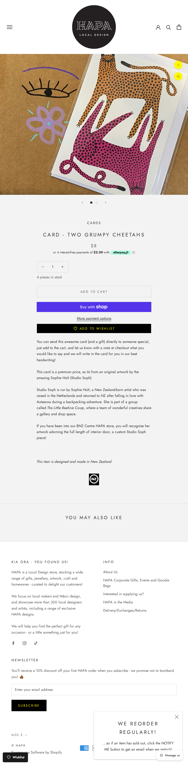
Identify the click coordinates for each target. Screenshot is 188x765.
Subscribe (29, 705)
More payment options (94, 318)
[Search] (168, 27)
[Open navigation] (9, 27)
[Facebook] (13, 643)
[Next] (105, 202)
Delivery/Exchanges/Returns (124, 610)
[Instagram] (24, 643)
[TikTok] (36, 643)
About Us (110, 572)
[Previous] (82, 202)
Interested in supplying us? (123, 594)
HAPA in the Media (118, 602)
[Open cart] (179, 27)
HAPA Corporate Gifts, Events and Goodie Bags (136, 583)
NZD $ (17, 735)
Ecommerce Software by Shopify (36, 752)
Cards (94, 222)
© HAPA (18, 745)
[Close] (177, 717)
